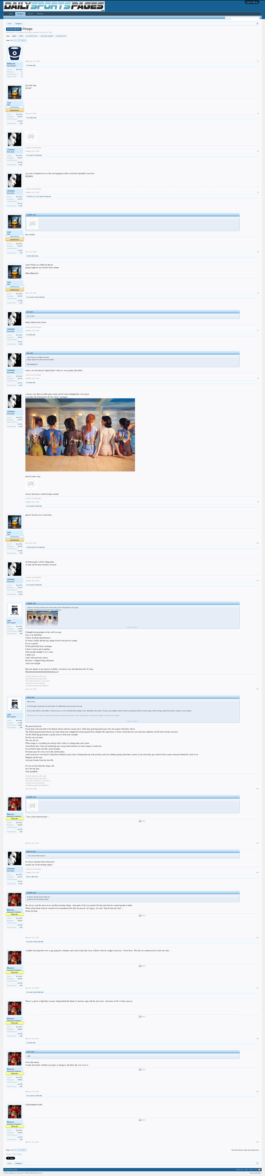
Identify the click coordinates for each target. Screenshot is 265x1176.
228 (21, 831)
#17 (257, 988)
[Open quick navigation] (257, 23)
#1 (258, 61)
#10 (257, 543)
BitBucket (11, 64)
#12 (257, 689)
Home (11, 14)
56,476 (20, 116)
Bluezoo (10, 814)
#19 (257, 1091)
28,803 (20, 825)
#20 (257, 1142)
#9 (258, 502)
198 (21, 633)
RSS (259, 1170)
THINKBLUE (30, 196)
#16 (257, 937)
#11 (258, 581)
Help (246, 1169)
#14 (257, 843)
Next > (23, 40)
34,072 (20, 158)
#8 (258, 378)
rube (27, 65)
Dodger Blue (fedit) (11, 1169)
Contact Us (239, 1169)
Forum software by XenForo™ (23, 1173)
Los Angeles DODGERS (24, 32)
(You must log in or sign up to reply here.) (245, 1150)
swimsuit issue (61, 36)
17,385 (20, 628)
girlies (21, 36)
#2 (258, 113)
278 (21, 123)
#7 (258, 330)
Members (40, 14)
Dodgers (20, 14)
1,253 (20, 164)
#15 (257, 872)
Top (256, 1169)
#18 (257, 1038)
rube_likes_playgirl (47, 36)
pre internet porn (31, 36)
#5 (258, 252)
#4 (258, 192)
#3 (258, 151)
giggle (14, 36)
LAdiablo (11, 150)
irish (9, 103)
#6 (258, 293)
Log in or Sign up (252, 2)
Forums (30, 14)
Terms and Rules (255, 1173)
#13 (257, 789)
